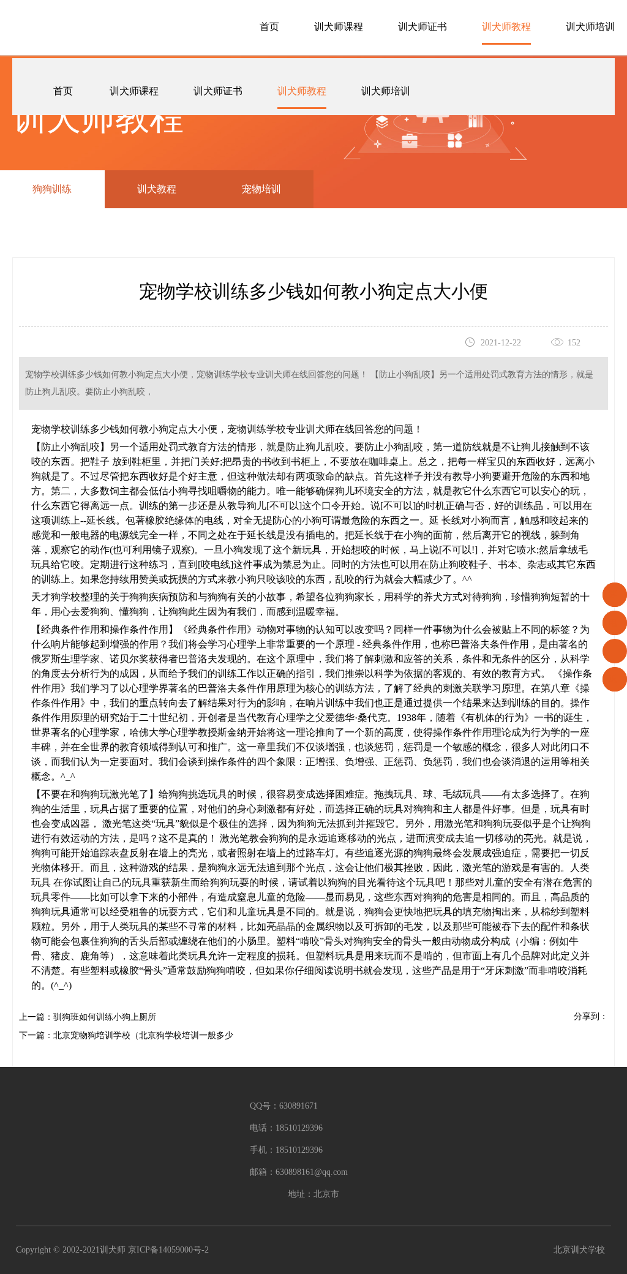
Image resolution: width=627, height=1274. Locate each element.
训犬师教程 (506, 26)
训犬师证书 (422, 26)
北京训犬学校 (579, 1249)
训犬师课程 (338, 26)
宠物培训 (261, 189)
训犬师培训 (590, 26)
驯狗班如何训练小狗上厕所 (104, 1017)
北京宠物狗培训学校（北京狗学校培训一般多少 (143, 1035)
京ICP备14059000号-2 (168, 1249)
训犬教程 (156, 189)
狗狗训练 (52, 189)
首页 (269, 26)
